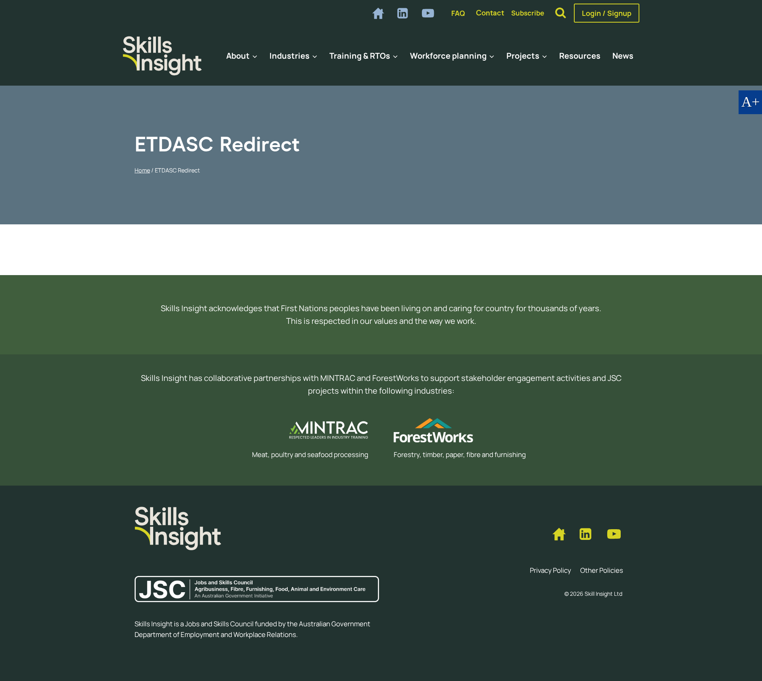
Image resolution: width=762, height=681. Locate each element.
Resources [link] (579, 55)
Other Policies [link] (601, 570)
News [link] (622, 55)
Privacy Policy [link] (550, 570)
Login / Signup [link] (606, 13)
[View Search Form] (560, 13)
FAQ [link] (458, 13)
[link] (377, 13)
